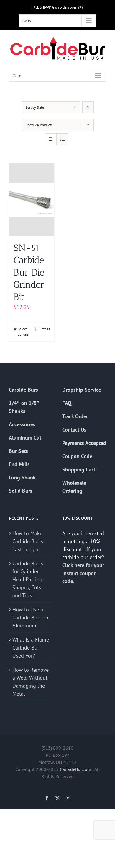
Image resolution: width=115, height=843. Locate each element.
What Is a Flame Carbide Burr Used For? (30, 647)
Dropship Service (81, 389)
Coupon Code (77, 456)
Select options (23, 331)
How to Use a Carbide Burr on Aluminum (30, 617)
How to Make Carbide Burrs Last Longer (27, 541)
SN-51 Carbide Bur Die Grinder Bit (29, 272)
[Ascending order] (88, 107)
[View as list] (62, 139)
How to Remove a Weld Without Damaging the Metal (30, 681)
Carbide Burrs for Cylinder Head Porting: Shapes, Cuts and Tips (28, 579)
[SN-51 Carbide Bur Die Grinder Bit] (31, 199)
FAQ (66, 403)
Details (44, 329)
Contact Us (74, 429)
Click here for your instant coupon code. (83, 573)
